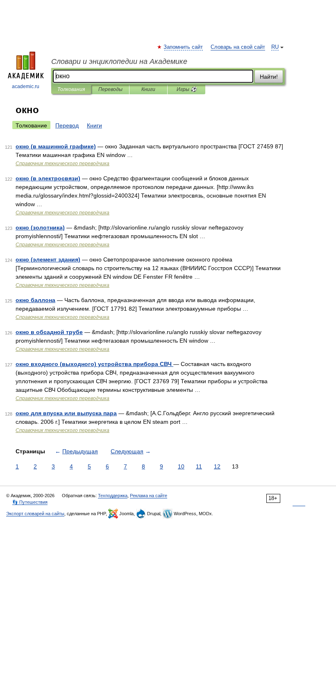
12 (217, 466)
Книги (148, 89)
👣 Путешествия (30, 502)
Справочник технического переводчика (62, 163)
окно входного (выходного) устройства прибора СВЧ (94, 364)
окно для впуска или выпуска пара (66, 413)
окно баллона (35, 300)
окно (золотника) (40, 227)
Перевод (67, 125)
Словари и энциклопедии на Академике (119, 61)
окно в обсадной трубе (49, 332)
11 (199, 466)
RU (275, 47)
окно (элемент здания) (48, 259)
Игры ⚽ (187, 89)
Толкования (71, 89)
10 (181, 466)
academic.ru (25, 86)
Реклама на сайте (148, 495)
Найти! (269, 76)
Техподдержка (112, 495)
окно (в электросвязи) (48, 178)
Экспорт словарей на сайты (35, 513)
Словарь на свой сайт (238, 47)
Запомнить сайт (183, 47)
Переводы (110, 89)
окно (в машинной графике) (56, 146)
